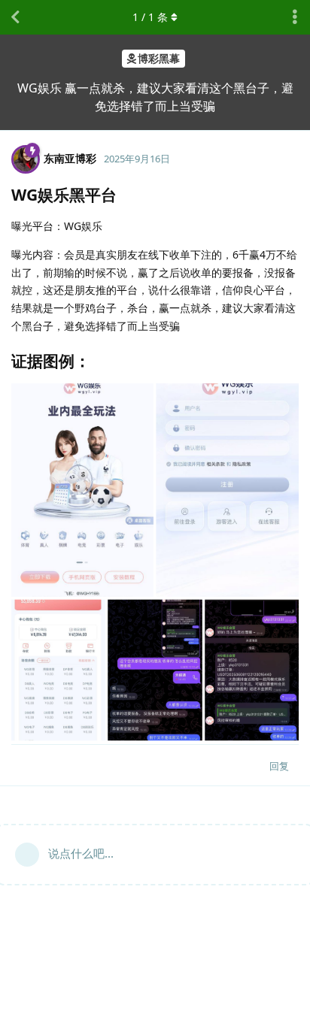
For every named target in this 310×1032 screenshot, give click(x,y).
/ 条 (150, 17)
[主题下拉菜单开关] (295, 17)
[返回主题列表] (15, 17)
